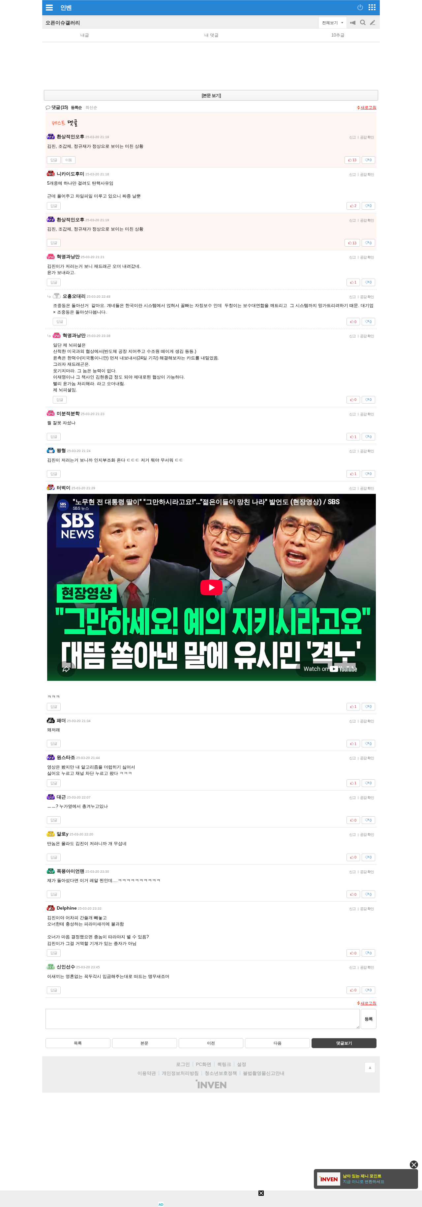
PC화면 (203, 1064)
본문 (144, 1043)
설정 (241, 1064)
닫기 (414, 1165)
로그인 (183, 1064)
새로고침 (369, 107)
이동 (68, 160)
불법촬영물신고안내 (264, 1073)
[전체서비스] (372, 7)
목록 (78, 1043)
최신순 (91, 107)
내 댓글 (211, 35)
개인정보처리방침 (180, 1073)
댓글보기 (344, 1043)
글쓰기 (373, 22)
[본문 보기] (211, 95)
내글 (84, 35)
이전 (211, 1043)
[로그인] (360, 7)
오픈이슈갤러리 (62, 22)
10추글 (338, 35)
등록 (369, 1018)
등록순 (76, 107)
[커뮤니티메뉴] (49, 7)
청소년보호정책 (221, 1073)
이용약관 (146, 1073)
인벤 (66, 7)
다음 (278, 1043)
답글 (53, 160)
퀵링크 (224, 1064)
